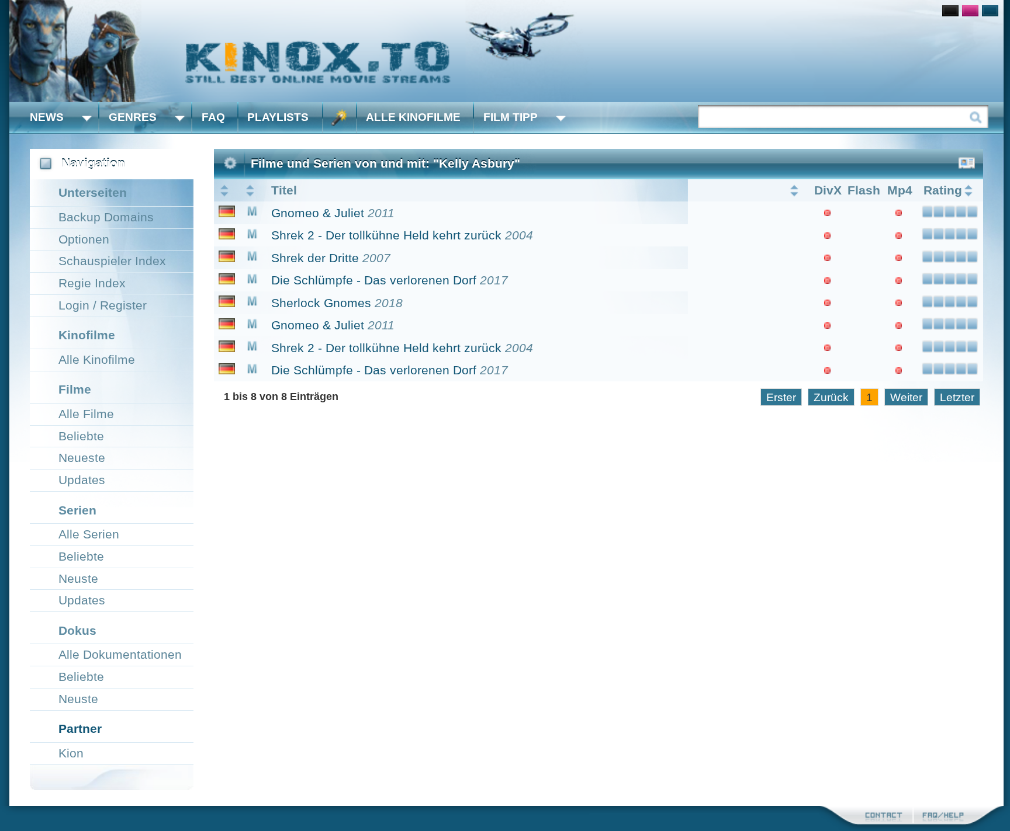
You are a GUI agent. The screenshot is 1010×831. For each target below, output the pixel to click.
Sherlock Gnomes (321, 303)
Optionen (83, 239)
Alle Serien (88, 534)
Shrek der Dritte (315, 258)
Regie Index (92, 283)
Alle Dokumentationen (120, 654)
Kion (71, 753)
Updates (81, 479)
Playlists (278, 117)
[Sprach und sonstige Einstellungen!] (339, 117)
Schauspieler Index (112, 260)
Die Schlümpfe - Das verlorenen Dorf (373, 280)
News (47, 117)
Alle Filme (86, 413)
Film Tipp (510, 117)
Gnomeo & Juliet (317, 213)
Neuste (78, 578)
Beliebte (81, 436)
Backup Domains (106, 217)
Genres (133, 117)
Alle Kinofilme (413, 117)
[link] (506, 51)
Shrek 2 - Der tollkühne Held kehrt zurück (386, 235)
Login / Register (102, 305)
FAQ (213, 117)
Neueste (81, 457)
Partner (80, 728)
